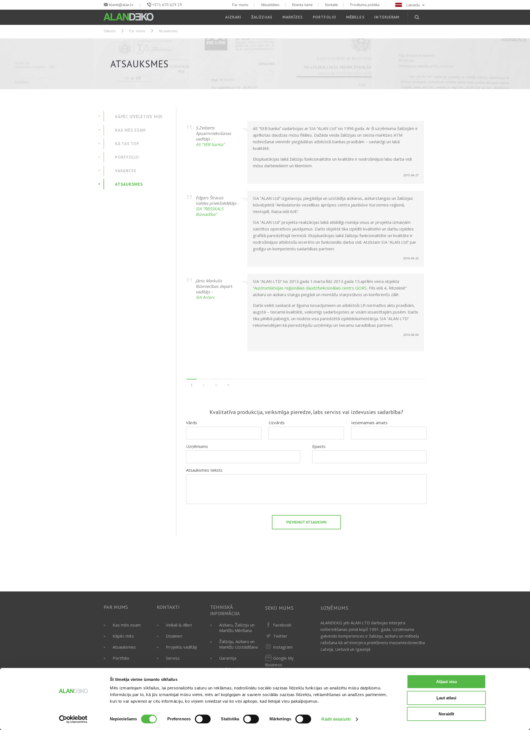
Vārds (191, 422)
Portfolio (324, 17)
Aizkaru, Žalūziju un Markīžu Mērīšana (237, 627)
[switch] (203, 719)
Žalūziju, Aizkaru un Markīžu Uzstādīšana (238, 644)
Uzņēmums (197, 446)
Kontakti (331, 5)
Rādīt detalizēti (336, 719)
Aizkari (233, 17)
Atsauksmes (124, 647)
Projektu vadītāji (181, 647)
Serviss (173, 658)
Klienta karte (302, 5)
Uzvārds (277, 422)
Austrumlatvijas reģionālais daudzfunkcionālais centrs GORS (310, 288)
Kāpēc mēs (123, 636)
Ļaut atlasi (446, 698)
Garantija (227, 658)
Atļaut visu (446, 681)
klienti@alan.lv (121, 4)
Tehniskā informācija (225, 610)
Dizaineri (174, 636)
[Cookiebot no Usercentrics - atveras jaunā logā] (73, 719)
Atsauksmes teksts (204, 470)
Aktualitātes (270, 5)
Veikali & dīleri (179, 625)
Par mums (240, 5)
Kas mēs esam (127, 625)
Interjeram (386, 17)
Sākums (110, 30)
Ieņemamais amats (369, 422)
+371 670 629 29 (167, 4)
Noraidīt (446, 714)
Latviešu (413, 4)
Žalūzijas (261, 17)
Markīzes (292, 17)
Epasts (318, 446)
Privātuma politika (365, 5)
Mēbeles (355, 17)
